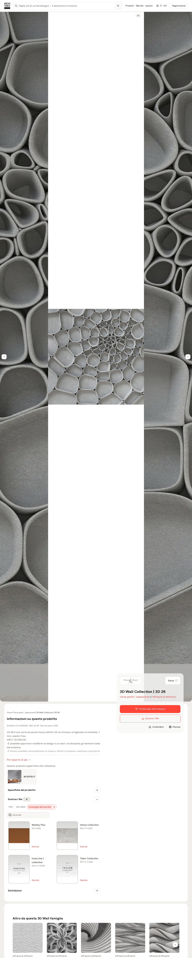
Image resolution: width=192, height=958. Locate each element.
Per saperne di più (17, 759)
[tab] (10, 807)
